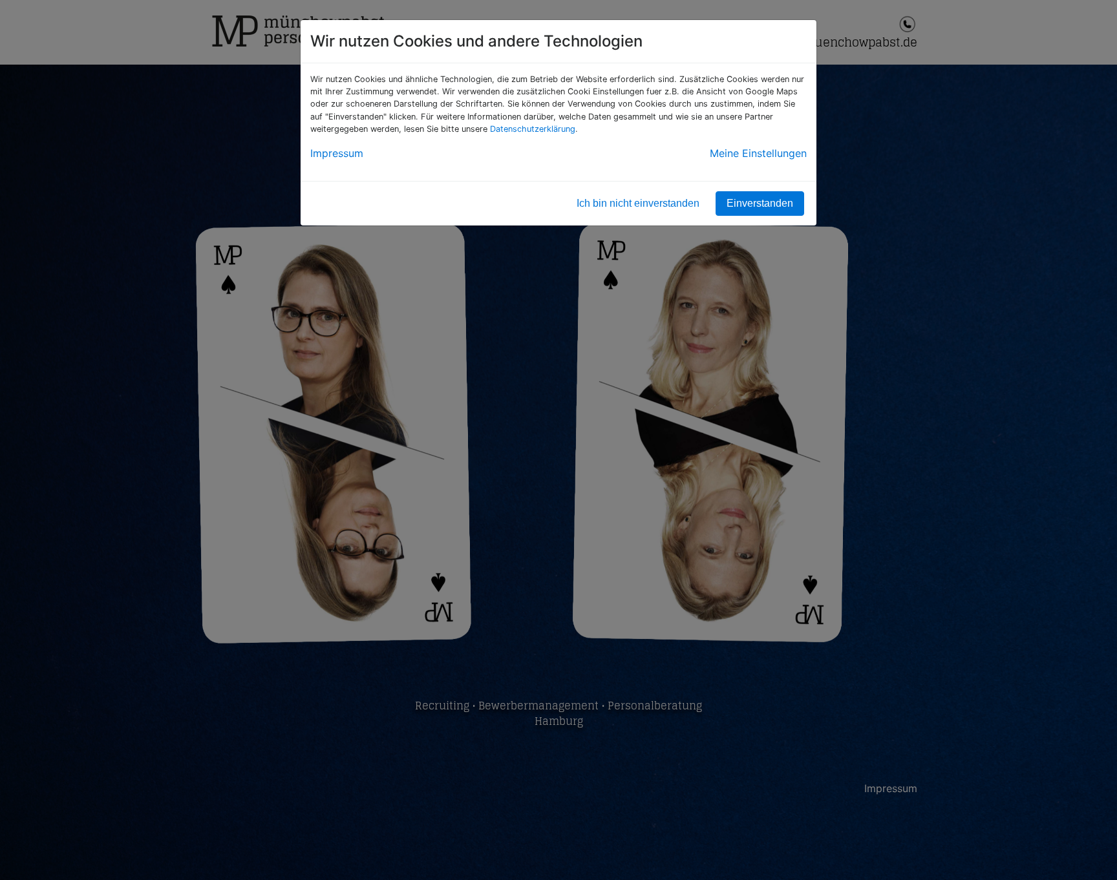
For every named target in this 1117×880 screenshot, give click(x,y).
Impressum (336, 153)
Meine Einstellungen (758, 153)
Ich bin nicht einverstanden (638, 203)
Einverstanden (760, 203)
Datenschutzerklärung (532, 129)
